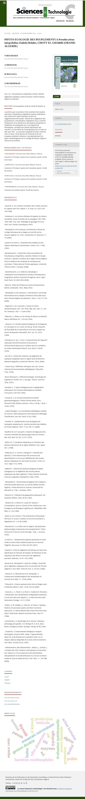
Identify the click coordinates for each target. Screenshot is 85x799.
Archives (15, 33)
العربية (6, 676)
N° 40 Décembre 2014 (28, 33)
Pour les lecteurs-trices (11, 698)
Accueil (7, 33)
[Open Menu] (4, 3)
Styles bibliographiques (63, 172)
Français (7, 683)
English (7, 680)
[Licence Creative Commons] (10, 789)
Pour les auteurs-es (10, 701)
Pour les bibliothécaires (12, 704)
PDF (57, 96)
